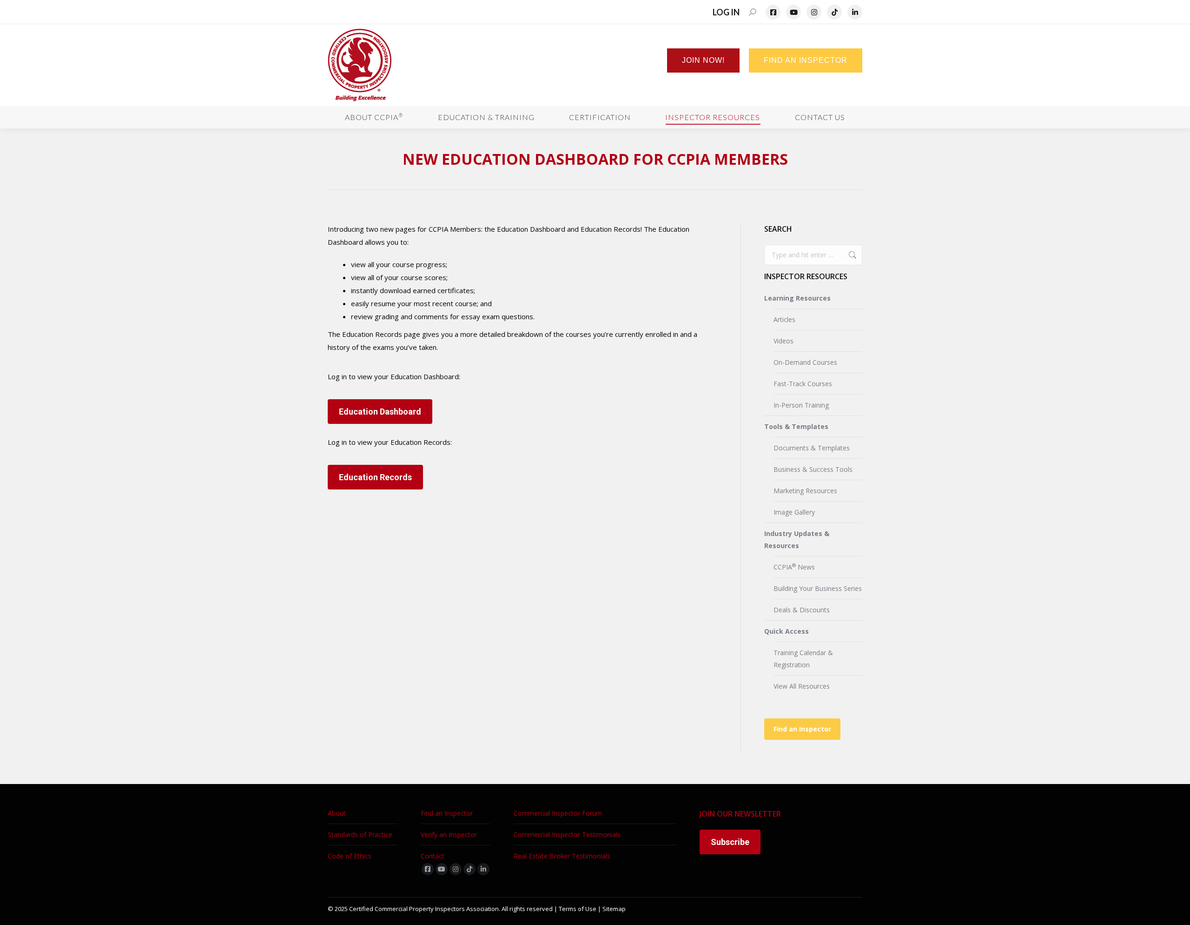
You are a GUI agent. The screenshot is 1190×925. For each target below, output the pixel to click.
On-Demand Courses (805, 362)
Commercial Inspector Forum (558, 813)
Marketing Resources (805, 490)
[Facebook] (773, 12)
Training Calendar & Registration (803, 658)
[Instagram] (814, 12)
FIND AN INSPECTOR (805, 60)
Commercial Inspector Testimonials (567, 834)
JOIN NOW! (703, 60)
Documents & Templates (812, 447)
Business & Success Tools (813, 469)
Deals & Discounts (802, 609)
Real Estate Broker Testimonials (562, 855)
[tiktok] (469, 869)
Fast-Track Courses (803, 383)
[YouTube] (793, 12)
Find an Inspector (802, 728)
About (337, 813)
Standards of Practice (360, 834)
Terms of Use (577, 909)
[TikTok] (834, 12)
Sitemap (614, 909)
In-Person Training (801, 405)
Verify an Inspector (449, 834)
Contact (432, 855)
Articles (784, 319)
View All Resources (802, 686)
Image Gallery (794, 512)
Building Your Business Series (818, 588)
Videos (783, 340)
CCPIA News (794, 566)
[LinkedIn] (854, 12)
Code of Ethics (349, 855)
